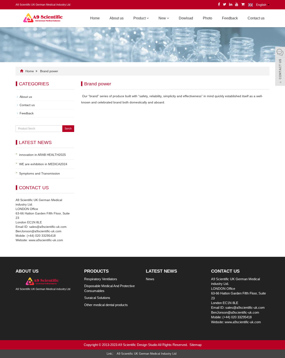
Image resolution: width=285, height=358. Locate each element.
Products (96, 271)
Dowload (186, 18)
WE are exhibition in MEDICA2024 (43, 164)
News (150, 279)
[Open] (280, 67)
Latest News (161, 271)
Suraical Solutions (97, 298)
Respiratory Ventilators (100, 279)
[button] (148, 18)
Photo (207, 18)
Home (95, 18)
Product (140, 18)
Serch (68, 128)
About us (117, 18)
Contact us (256, 18)
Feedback (230, 18)
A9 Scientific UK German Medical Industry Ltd (146, 353)
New (163, 18)
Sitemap (195, 345)
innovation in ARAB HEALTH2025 (42, 154)
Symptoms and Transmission (39, 173)
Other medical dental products (106, 305)
